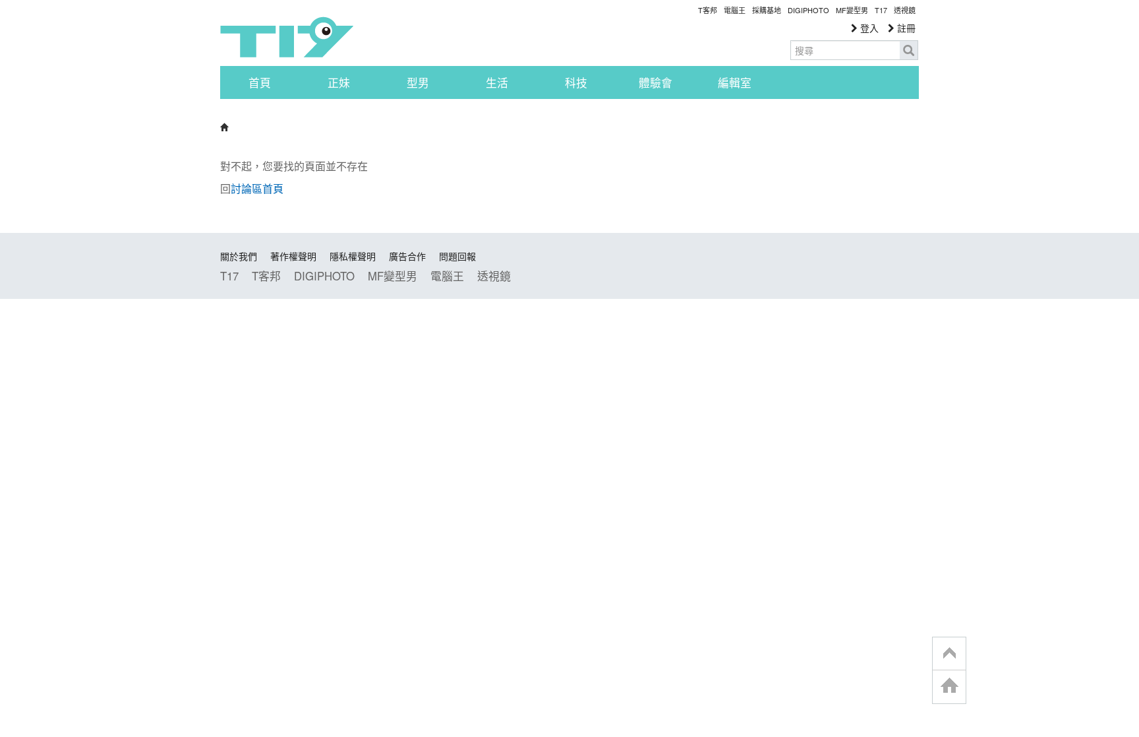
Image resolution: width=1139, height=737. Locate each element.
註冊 (905, 27)
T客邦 (707, 10)
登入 (868, 27)
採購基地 (766, 10)
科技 (576, 82)
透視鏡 (905, 10)
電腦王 (734, 10)
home (949, 686)
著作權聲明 (293, 256)
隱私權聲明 (353, 256)
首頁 (259, 82)
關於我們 (238, 256)
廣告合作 (407, 256)
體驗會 (655, 82)
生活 (497, 82)
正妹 (339, 82)
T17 (286, 36)
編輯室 (734, 82)
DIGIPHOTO (808, 10)
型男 (418, 82)
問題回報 (457, 256)
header (949, 653)
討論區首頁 (257, 188)
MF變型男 (852, 10)
